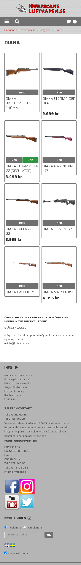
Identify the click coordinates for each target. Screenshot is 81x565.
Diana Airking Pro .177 (59, 168)
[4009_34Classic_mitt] (22, 201)
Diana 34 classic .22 (19, 231)
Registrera (14, 528)
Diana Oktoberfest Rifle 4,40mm (22, 103)
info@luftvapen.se (15, 431)
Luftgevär (45, 30)
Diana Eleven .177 (57, 229)
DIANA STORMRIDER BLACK (59, 101)
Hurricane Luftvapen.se (20, 30)
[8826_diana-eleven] (59, 201)
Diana (58, 30)
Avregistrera (34, 528)
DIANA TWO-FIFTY (20, 292)
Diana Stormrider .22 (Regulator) (22, 168)
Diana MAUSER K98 (59, 292)
